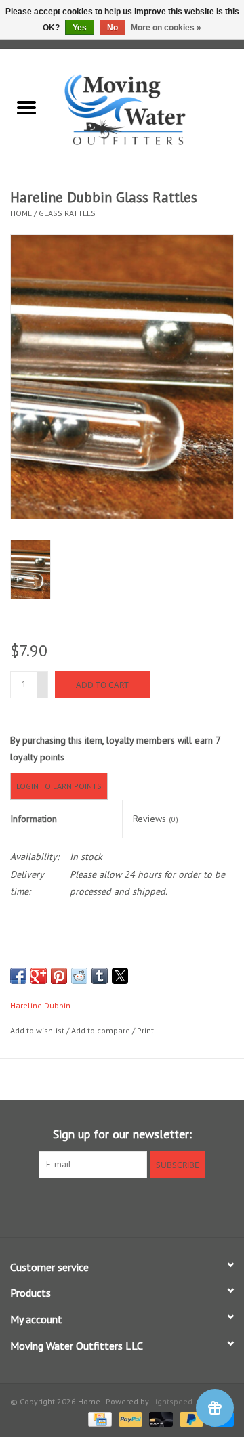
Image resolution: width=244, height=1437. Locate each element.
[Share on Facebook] (18, 976)
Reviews (155, 819)
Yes (80, 28)
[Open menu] (26, 107)
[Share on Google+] (38, 976)
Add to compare (101, 1030)
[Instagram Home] (146, 1206)
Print (145, 1030)
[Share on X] (120, 976)
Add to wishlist (38, 1030)
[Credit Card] (98, 1418)
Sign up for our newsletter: (122, 1134)
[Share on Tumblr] (100, 976)
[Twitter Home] (122, 1206)
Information (33, 819)
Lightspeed (171, 1401)
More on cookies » (166, 28)
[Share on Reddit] (79, 976)
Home (21, 213)
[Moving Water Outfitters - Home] (148, 109)
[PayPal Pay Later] (190, 1418)
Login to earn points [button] (59, 786)
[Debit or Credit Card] (159, 1418)
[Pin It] (59, 976)
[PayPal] (129, 1418)
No (112, 28)
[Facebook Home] (97, 1206)
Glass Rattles (67, 213)
